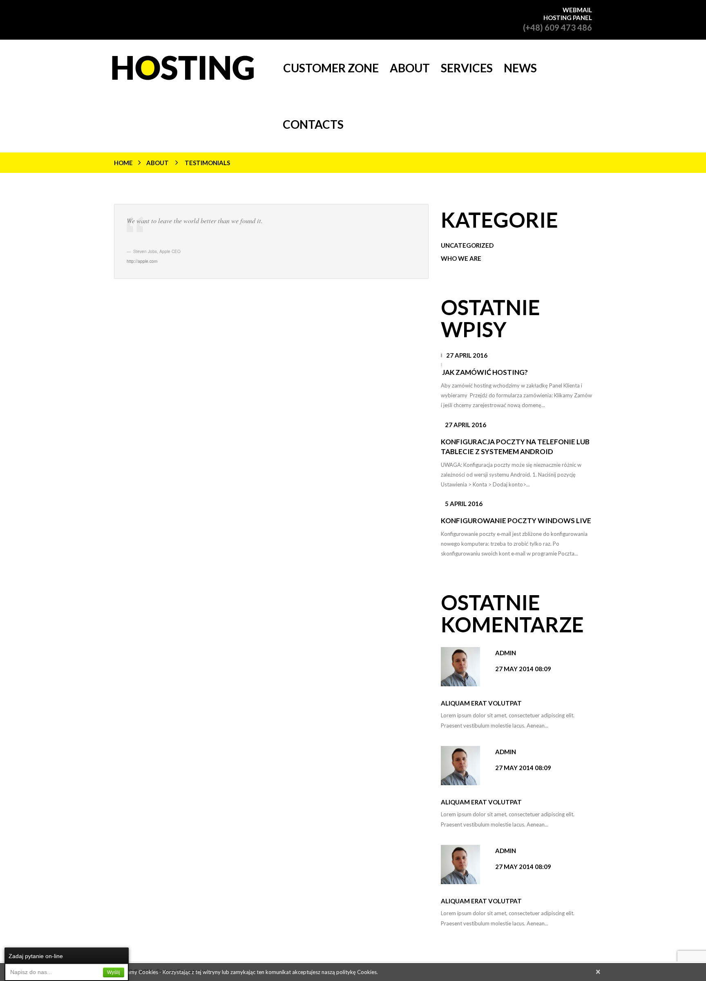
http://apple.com (142, 261)
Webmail (577, 9)
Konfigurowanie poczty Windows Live (516, 520)
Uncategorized (467, 245)
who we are (461, 258)
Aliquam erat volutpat (481, 703)
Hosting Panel (567, 17)
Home (123, 162)
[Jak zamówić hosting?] (441, 358)
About (157, 162)
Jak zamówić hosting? (485, 372)
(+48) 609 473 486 (557, 27)
